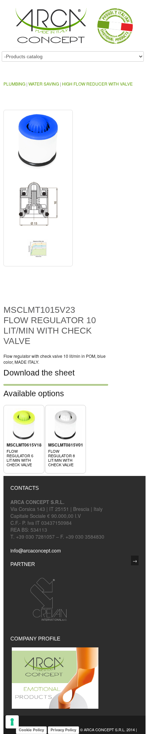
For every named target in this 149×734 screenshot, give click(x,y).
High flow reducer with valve (97, 84)
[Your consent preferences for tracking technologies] (12, 721)
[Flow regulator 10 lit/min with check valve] (38, 144)
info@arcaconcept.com (35, 550)
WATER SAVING (43, 84)
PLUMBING (14, 84)
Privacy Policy (63, 729)
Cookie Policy (31, 729)
